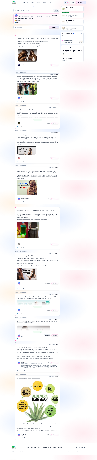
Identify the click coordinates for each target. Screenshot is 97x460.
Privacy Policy (70, 451)
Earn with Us (45, 447)
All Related (20, 31)
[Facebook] (79, 447)
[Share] (22, 23)
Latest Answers (33, 31)
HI (67, 2)
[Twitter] (74, 447)
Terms (75, 451)
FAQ (77, 451)
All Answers (26, 31)
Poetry (32, 2)
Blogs (28, 2)
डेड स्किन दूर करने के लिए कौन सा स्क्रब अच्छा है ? (29, 240)
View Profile (55, 98)
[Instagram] (82, 447)
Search (56, 10)
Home (24, 2)
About (80, 451)
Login (72, 2)
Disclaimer (83, 451)
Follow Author (54, 15)
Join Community (81, 2)
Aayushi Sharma (21, 15)
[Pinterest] (84, 447)
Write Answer (54, 27)
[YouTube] (76, 447)
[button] (36, 27)
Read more (55, 367)
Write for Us (38, 2)
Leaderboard (55, 447)
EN (65, 2)
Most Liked (40, 31)
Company (44, 2)
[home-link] (13, 6)
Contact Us (50, 2)
